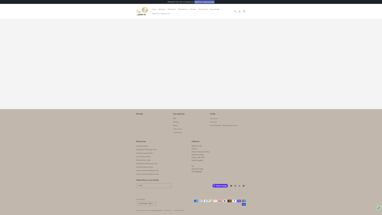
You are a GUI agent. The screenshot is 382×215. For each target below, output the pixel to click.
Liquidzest (160, 210)
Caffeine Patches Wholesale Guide (147, 174)
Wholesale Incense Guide (144, 153)
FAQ (174, 118)
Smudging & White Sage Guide (146, 149)
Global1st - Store (145, 210)
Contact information (179, 210)
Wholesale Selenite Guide (144, 167)
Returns (175, 125)
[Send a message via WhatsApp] (378, 208)
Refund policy (168, 210)
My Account (213, 118)
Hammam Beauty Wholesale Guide (147, 171)
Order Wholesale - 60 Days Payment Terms (224, 125)
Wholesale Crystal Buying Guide (146, 164)
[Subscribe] (170, 185)
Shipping (176, 122)
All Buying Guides (142, 146)
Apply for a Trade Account (204, 2)
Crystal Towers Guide (143, 157)
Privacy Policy (177, 129)
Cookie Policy (177, 132)
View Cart (213, 122)
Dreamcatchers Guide (143, 160)
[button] (215, 9)
